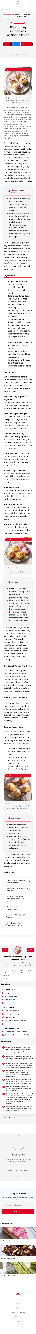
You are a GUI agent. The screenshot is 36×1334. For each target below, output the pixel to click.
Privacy (18, 1321)
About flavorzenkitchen (18, 1312)
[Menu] (8, 9)
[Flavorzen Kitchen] (18, 1294)
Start (5, 15)
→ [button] (16, 881)
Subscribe (18, 1212)
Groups (18, 1308)
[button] (18, 376)
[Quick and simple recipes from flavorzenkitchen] (18, 3)
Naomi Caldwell (14, 54)
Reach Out (18, 1317)
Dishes (9, 15)
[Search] (3, 9)
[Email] (18, 1176)
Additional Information (9, 1118)
